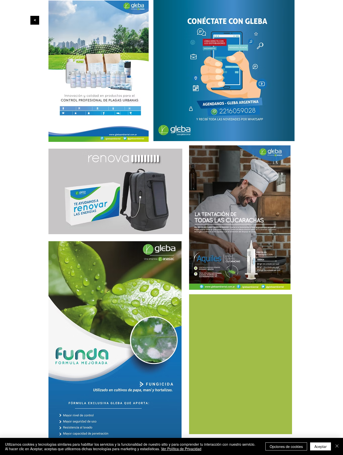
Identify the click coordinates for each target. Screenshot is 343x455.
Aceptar (320, 446)
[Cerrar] (337, 446)
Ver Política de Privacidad (181, 448)
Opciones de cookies (286, 446)
